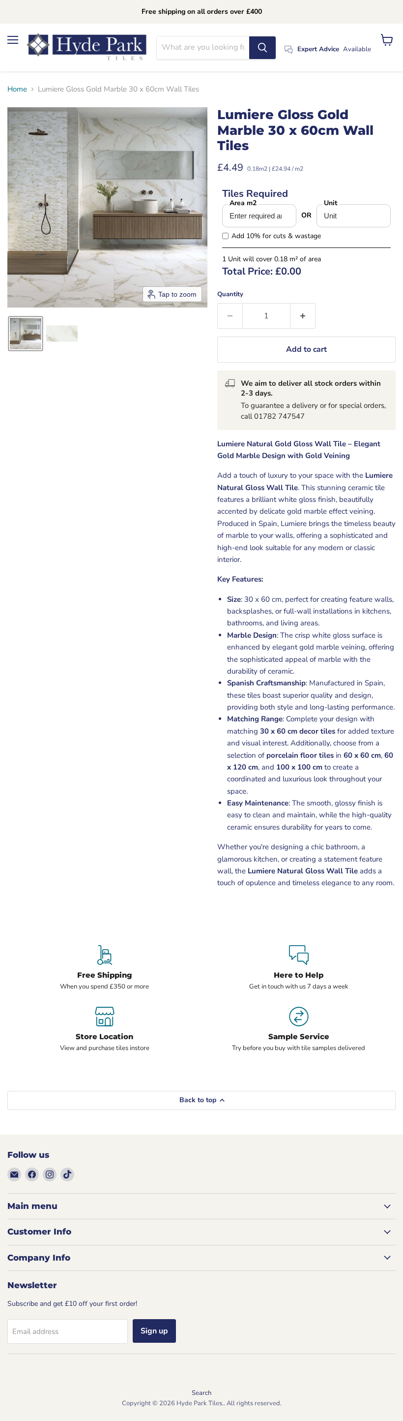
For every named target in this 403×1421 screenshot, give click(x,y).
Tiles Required (255, 193)
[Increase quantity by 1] (303, 316)
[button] (25, 333)
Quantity (230, 294)
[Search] (262, 47)
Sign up (154, 1331)
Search (201, 1393)
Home (17, 89)
